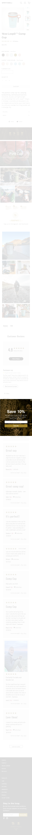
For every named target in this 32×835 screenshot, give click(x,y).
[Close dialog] (31, 400)
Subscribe (16, 426)
